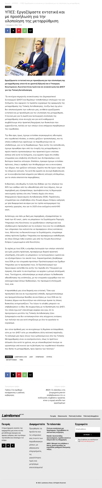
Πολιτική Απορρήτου (87, 441)
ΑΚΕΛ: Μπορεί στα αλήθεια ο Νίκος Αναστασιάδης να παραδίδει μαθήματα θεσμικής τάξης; (58, 446)
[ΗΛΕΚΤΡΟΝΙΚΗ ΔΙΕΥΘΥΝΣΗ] (30, 30)
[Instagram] (8, 445)
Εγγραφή (87, 435)
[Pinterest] (18, 30)
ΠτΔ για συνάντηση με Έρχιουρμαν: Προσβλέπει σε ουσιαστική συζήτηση (57, 430)
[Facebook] (7, 30)
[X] (13, 30)
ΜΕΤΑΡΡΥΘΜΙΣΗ (11, 360)
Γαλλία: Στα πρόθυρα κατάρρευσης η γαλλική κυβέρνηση (14, 392)
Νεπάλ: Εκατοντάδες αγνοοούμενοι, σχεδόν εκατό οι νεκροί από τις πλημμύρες (59, 438)
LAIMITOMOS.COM (21, 357)
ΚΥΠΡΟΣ (15, 3)
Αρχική (7, 3)
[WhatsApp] (24, 30)
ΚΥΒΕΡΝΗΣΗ (40, 357)
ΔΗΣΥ (31, 357)
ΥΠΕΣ (21, 360)
